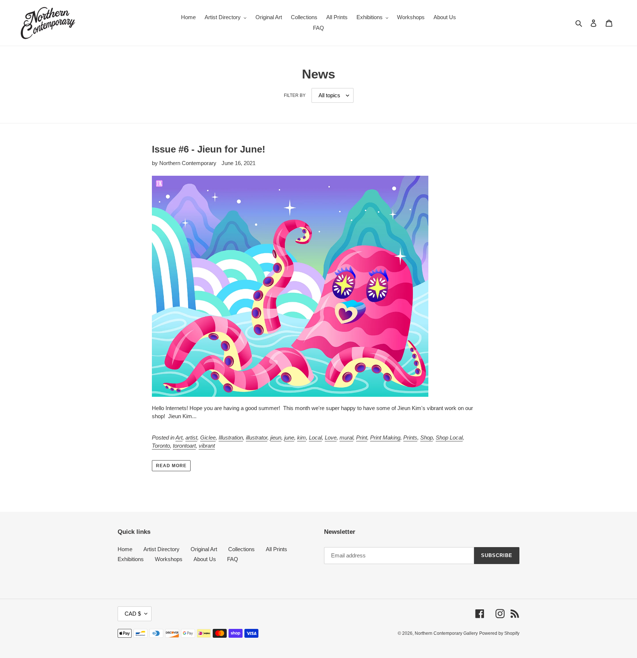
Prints (410, 437)
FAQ (232, 559)
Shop (426, 437)
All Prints (276, 549)
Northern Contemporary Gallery (446, 633)
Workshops (168, 559)
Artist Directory (161, 549)
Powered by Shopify (499, 633)
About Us (205, 559)
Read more (171, 465)
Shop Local (449, 437)
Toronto (161, 445)
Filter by (295, 95)
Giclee (208, 437)
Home (125, 549)
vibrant (207, 445)
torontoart (184, 445)
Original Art (204, 549)
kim (301, 437)
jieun (275, 437)
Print (361, 437)
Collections (241, 549)
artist (191, 437)
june (289, 437)
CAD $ (133, 613)
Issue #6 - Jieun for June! (208, 149)
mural (346, 437)
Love (331, 437)
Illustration (231, 437)
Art (178, 437)
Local (315, 437)
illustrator (256, 437)
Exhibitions (131, 559)
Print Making (385, 437)
